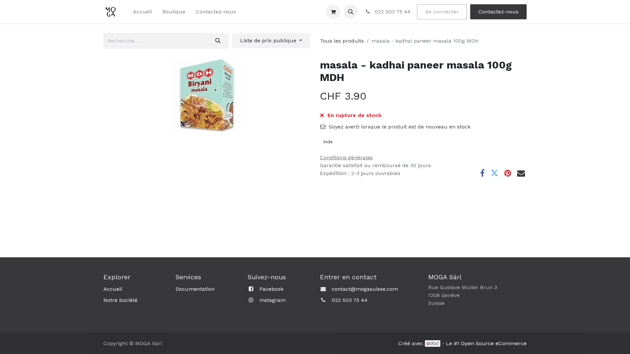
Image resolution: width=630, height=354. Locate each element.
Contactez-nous (498, 12)
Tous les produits (342, 41)
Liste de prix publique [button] (269, 40)
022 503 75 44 (391, 12)
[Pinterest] (507, 173)
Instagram (272, 300)
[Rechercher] (218, 41)
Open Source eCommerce (494, 343)
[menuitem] (142, 11)
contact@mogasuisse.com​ (365, 289)
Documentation (195, 289)
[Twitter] (494, 173)
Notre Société (120, 300)
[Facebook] (482, 173)
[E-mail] (521, 173)
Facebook (272, 289)
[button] (351, 12)
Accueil (112, 289)
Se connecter (442, 12)
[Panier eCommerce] (333, 12)
